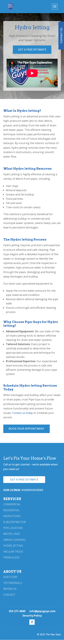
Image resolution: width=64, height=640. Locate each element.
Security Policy (32, 615)
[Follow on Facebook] (32, 622)
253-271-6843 (17, 611)
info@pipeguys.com (42, 611)
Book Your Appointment (26, 428)
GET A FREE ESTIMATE (32, 49)
